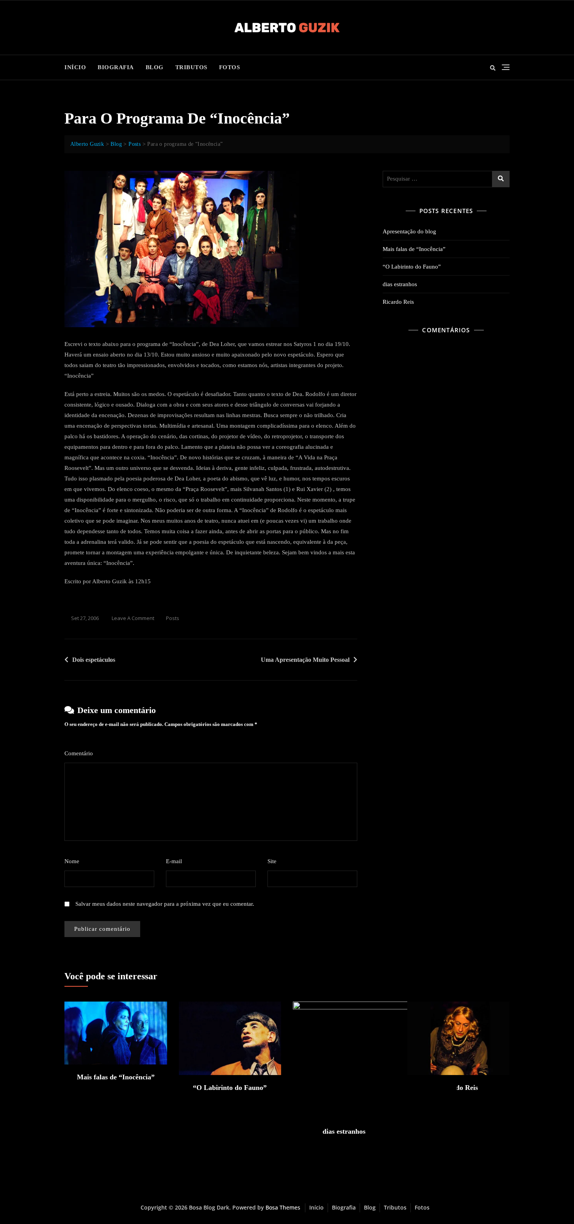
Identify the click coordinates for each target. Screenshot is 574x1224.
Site (271, 861)
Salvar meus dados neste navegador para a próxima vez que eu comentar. (164, 904)
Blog (155, 67)
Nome (74, 861)
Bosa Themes (283, 1207)
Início (75, 67)
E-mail (176, 861)
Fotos (229, 67)
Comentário (81, 753)
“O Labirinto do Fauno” (412, 266)
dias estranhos (400, 284)
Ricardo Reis (398, 302)
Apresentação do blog (409, 231)
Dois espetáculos (93, 659)
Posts (172, 618)
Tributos (191, 67)
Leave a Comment (133, 618)
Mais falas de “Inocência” (414, 249)
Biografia (116, 67)
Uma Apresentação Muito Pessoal (305, 659)
